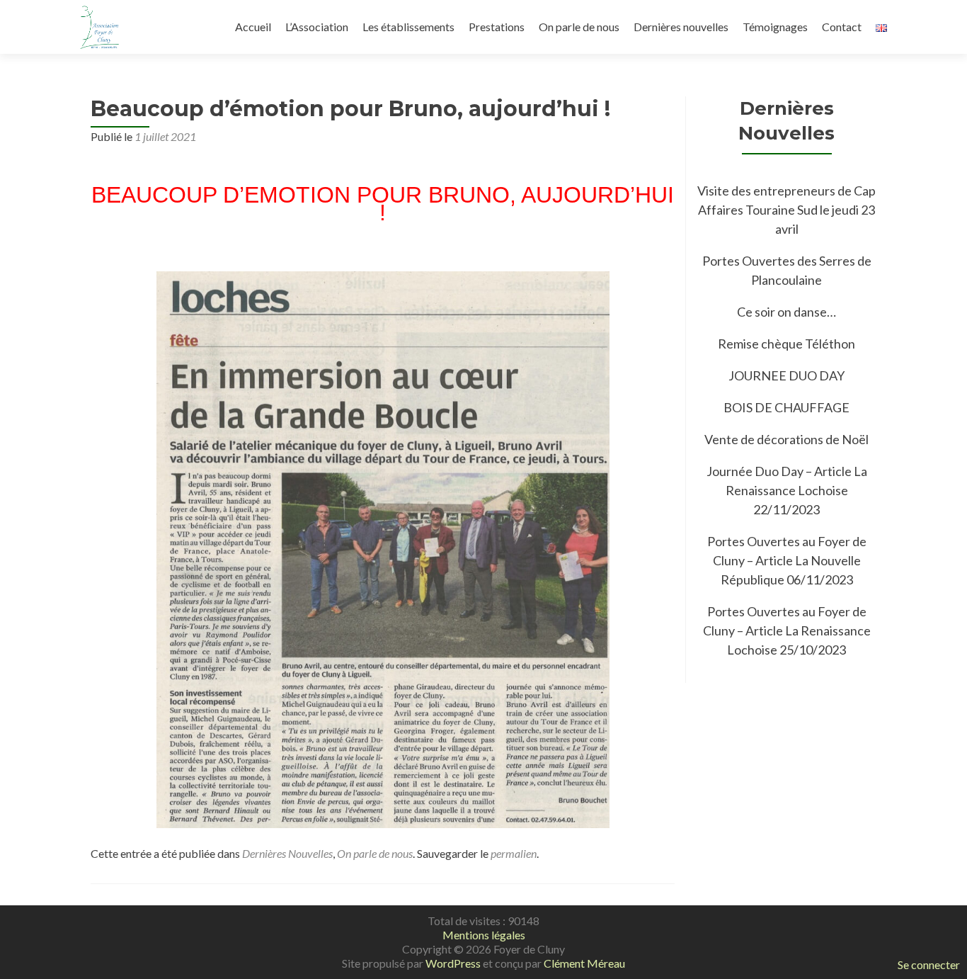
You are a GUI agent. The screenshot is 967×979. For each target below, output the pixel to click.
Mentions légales (483, 934)
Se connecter (929, 964)
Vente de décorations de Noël (786, 439)
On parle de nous (579, 26)
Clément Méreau (584, 963)
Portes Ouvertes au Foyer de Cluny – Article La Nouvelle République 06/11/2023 (786, 560)
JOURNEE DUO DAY (786, 375)
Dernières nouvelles (681, 26)
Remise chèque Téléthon (786, 343)
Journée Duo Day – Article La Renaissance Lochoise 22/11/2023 (786, 490)
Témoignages (775, 26)
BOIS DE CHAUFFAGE (786, 407)
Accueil (253, 26)
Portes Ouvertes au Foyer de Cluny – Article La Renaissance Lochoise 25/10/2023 (787, 630)
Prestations (497, 26)
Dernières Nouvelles (287, 853)
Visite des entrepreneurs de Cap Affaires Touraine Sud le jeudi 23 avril (786, 210)
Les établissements (408, 26)
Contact (842, 26)
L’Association (316, 26)
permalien (514, 853)
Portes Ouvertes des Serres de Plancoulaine (786, 270)
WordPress (453, 963)
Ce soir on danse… (786, 311)
